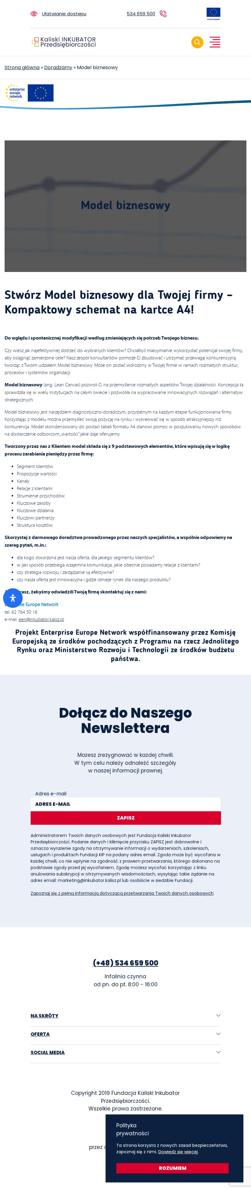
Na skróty (44, 1016)
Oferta (40, 1034)
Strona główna (22, 67)
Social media (48, 1052)
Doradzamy (58, 67)
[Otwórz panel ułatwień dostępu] (13, 598)
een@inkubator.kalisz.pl (41, 619)
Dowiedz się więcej (178, 1152)
